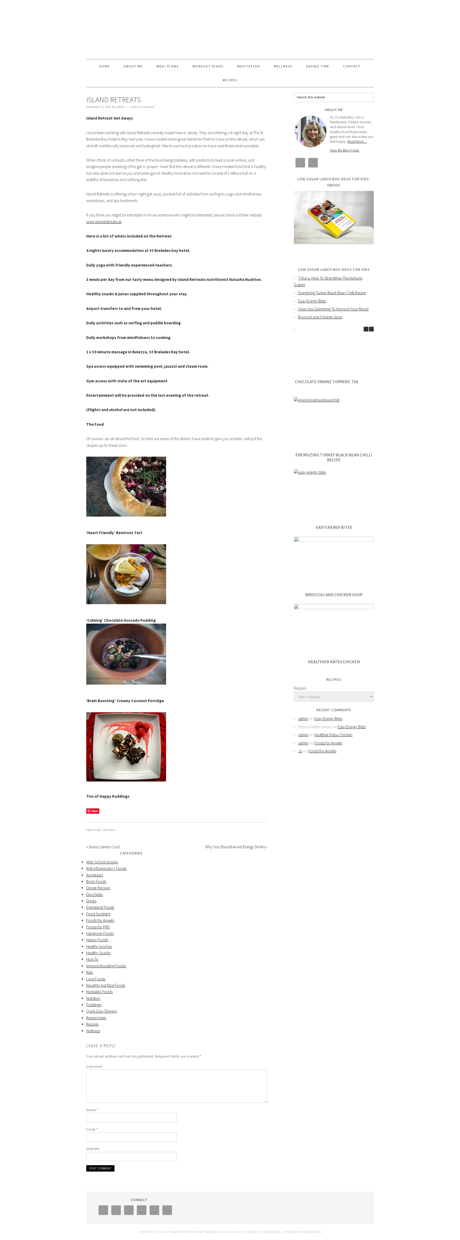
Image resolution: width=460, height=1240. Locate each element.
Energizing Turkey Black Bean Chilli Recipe (332, 292)
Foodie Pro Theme (184, 1232)
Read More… (357, 141)
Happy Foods (97, 939)
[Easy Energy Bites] (334, 495)
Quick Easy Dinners (101, 1011)
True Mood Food (230, 27)
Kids (89, 972)
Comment (94, 1066)
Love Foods (95, 978)
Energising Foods (100, 907)
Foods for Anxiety (100, 920)
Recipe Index (96, 1017)
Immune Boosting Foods (106, 965)
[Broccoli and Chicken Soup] (334, 563)
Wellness (93, 1030)
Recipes (92, 1024)
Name (92, 1109)
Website (93, 1148)
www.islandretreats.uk (104, 221)
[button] (371, 329)
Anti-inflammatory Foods (106, 868)
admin (303, 718)
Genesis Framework (264, 1232)
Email (92, 1129)
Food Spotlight (98, 913)
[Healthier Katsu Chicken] (334, 630)
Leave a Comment (142, 107)
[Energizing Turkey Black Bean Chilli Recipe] (334, 423)
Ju (300, 751)
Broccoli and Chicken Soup (320, 317)
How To (92, 959)
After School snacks (102, 862)
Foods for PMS (98, 927)
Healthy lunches (99, 946)
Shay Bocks (213, 1232)
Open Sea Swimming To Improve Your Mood (333, 309)
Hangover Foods (100, 933)
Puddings (93, 1004)
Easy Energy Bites (312, 301)
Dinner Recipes (98, 887)
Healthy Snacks (98, 952)
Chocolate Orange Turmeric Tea (326, 381)
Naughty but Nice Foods (105, 985)
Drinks (91, 900)
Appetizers (94, 875)
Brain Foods (96, 881)
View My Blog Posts (344, 150)
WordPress (312, 1232)
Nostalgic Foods (99, 991)
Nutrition (109, 830)
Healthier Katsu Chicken (334, 661)
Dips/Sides (94, 894)
